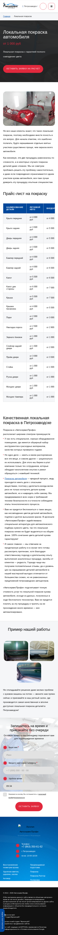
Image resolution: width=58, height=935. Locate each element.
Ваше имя (14, 747)
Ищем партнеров (2, 920)
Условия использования (30, 929)
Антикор (6, 878)
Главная (6, 16)
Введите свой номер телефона (23, 763)
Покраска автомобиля (16, 478)
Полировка (35, 880)
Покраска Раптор (37, 876)
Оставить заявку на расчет (23, 69)
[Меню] (51, 6)
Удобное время (15, 779)
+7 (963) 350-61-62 (32, 846)
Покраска (34, 872)
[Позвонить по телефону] (43, 6)
